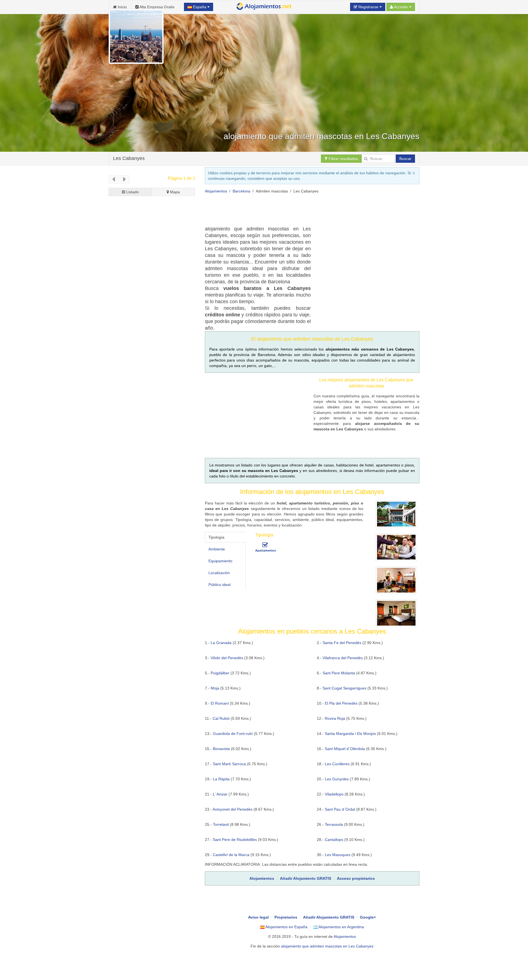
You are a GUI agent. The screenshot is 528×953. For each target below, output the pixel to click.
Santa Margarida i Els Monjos (350, 733)
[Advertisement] (305, 211)
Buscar (405, 158)
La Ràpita (221, 779)
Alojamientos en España (286, 927)
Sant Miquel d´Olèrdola (345, 748)
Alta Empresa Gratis (156, 7)
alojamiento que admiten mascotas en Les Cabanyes (327, 946)
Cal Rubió (221, 718)
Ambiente (216, 549)
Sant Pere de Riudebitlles (235, 839)
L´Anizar (220, 794)
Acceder (401, 7)
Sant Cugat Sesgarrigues (344, 688)
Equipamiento (220, 561)
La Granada (221, 642)
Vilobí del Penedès (227, 658)
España (199, 7)
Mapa (174, 192)
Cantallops (334, 839)
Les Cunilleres (337, 764)
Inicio (122, 7)
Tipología (216, 537)
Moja (215, 688)
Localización (219, 573)
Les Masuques (337, 854)
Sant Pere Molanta (339, 673)
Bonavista (221, 748)
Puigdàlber (220, 673)
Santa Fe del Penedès (342, 642)
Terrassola (334, 824)
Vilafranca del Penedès (343, 658)
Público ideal (219, 584)
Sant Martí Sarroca (229, 764)
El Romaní (220, 703)
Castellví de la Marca (231, 854)
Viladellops (334, 794)
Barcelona (241, 191)
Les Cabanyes (129, 158)
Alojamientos (216, 191)
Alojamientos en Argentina (341, 927)
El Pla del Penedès (341, 703)
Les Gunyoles (337, 779)
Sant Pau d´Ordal (340, 809)
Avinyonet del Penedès (232, 809)
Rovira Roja (335, 718)
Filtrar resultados (343, 158)
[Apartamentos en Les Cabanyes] (265, 545)
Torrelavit (221, 824)
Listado (132, 192)
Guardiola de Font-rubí (233, 733)
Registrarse (368, 7)
